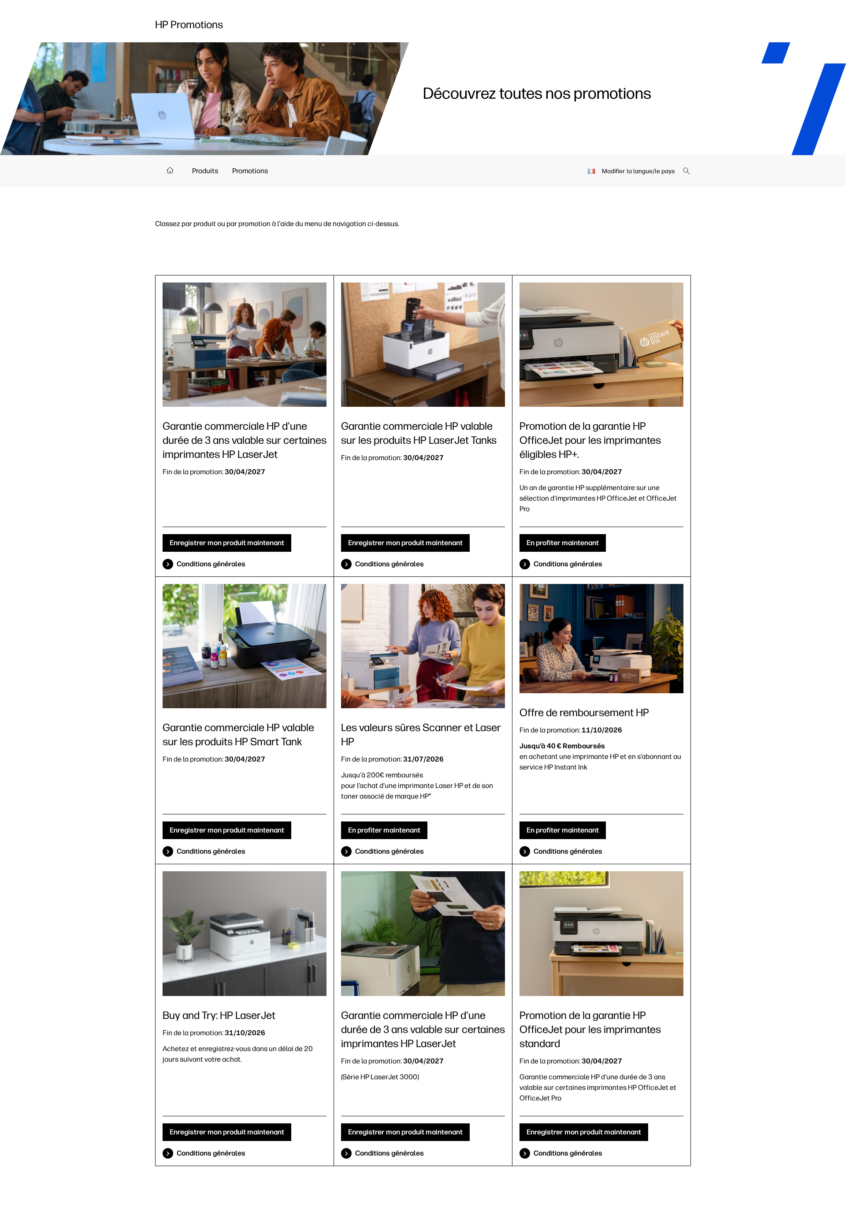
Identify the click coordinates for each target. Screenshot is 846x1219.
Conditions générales (211, 564)
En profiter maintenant (563, 543)
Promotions (250, 171)
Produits (205, 171)
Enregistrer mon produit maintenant (227, 543)
